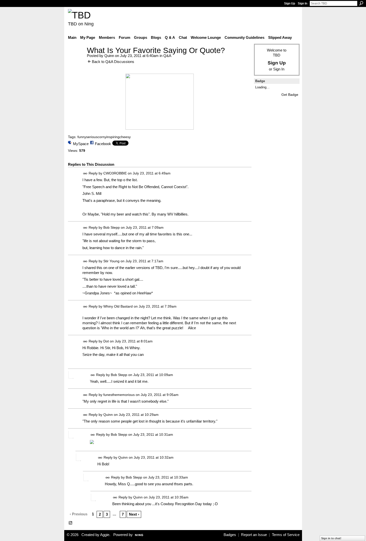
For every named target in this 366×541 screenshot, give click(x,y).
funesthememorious (119, 395)
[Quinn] (76, 59)
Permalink (85, 173)
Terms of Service (286, 535)
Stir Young (111, 261)
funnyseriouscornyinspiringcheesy (104, 137)
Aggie (104, 535)
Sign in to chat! (331, 538)
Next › (134, 514)
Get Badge (289, 95)
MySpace (81, 144)
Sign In (302, 3)
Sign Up (289, 3)
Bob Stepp (111, 227)
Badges (230, 535)
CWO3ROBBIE (115, 173)
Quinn (109, 56)
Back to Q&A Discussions (113, 61)
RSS (70, 523)
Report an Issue (254, 535)
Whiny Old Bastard (118, 306)
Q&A (167, 56)
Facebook (103, 144)
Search (361, 3)
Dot (106, 341)
